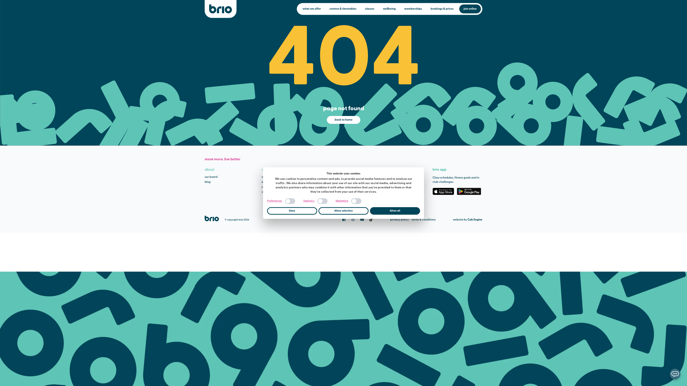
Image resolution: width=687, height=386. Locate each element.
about (209, 170)
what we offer (312, 9)
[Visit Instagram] (353, 219)
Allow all (395, 211)
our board (211, 177)
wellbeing (389, 9)
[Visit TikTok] (371, 219)
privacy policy (399, 219)
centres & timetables (343, 9)
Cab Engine (474, 219)
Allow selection (343, 211)
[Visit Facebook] (344, 219)
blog (208, 182)
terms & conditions (424, 219)
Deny (292, 211)
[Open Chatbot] (675, 374)
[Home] (220, 8)
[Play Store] (469, 191)
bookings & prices (442, 9)
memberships (413, 9)
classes (369, 9)
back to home (343, 119)
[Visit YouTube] (362, 219)
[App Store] (443, 191)
